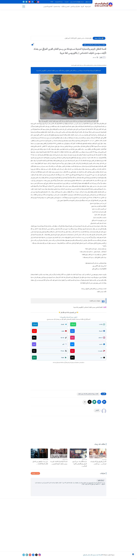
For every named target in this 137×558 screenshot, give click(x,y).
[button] (99, 402)
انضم (72, 344)
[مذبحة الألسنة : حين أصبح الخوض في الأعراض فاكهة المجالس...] (78, 453)
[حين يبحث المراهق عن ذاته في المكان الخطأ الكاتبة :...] (39, 453)
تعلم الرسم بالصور (75, 6)
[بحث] (24, 6)
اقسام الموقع (88, 2)
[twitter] (35, 2)
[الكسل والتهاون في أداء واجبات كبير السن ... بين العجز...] (97, 453)
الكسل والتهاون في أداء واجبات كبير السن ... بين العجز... (98, 462)
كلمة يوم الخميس (48, 6)
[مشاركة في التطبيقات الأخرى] (85, 402)
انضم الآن (73, 324)
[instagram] (38, 2)
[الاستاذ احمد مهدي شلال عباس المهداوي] (104, 4)
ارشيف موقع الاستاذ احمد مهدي (77, 2)
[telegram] (24, 2)
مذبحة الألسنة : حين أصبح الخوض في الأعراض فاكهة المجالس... (80, 463)
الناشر (101, 57)
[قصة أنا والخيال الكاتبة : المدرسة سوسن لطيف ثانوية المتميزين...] (58, 453)
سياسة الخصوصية (59, 2)
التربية (82, 6)
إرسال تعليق (100, 480)
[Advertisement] (68, 24)
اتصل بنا (66, 2)
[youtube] (29, 2)
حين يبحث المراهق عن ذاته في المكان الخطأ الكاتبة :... (40, 462)
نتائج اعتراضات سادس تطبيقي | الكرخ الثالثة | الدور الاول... (78, 38)
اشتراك (34, 331)
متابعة (72, 331)
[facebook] (32, 2)
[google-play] (26, 2)
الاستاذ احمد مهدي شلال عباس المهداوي (92, 555)
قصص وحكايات (65, 6)
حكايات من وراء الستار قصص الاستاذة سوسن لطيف (94, 45)
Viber (52, 2)
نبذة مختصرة (57, 6)
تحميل (34, 357)
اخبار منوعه (88, 6)
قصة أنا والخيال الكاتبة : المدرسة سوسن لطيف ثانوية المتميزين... (59, 462)
